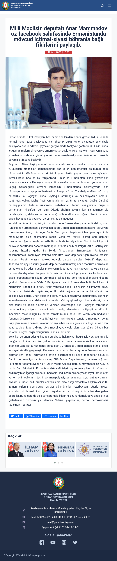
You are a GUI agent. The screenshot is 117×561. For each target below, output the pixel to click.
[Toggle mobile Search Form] (102, 5)
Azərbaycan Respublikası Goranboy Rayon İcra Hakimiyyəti (22, 5)
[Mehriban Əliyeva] (58, 449)
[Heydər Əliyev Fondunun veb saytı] (92, 449)
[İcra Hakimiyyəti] (5, 5)
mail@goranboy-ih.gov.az (61, 522)
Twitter (18, 416)
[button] (55, 462)
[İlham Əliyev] (24, 449)
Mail (66, 416)
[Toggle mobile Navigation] (110, 6)
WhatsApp (34, 416)
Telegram (52, 416)
